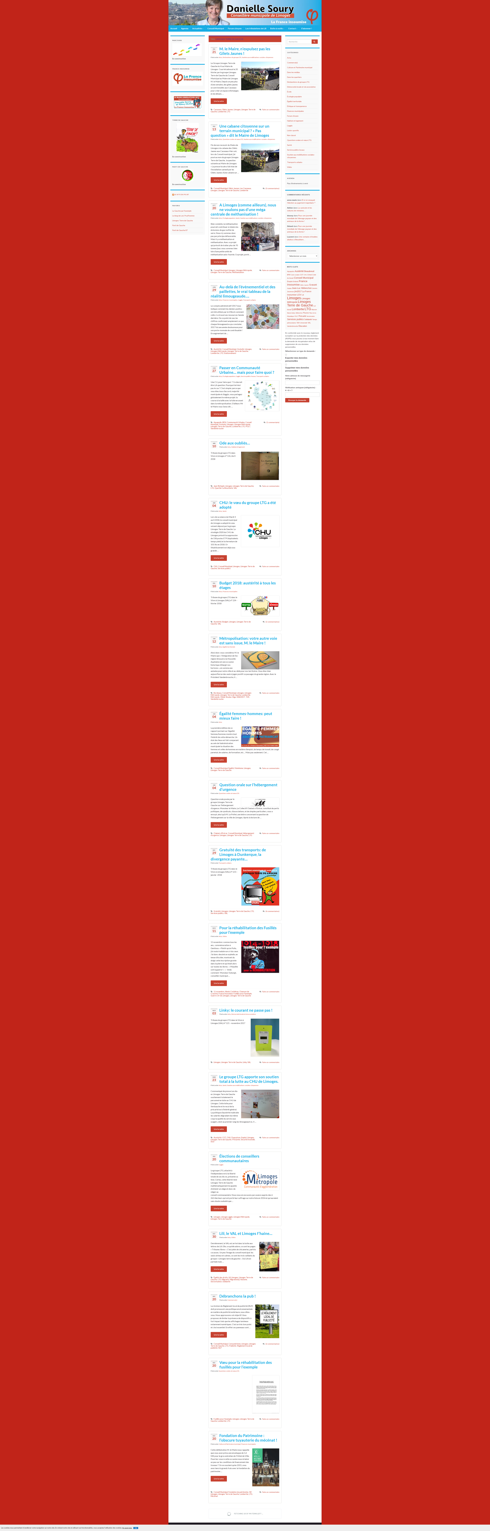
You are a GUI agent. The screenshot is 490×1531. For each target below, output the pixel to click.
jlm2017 (298, 291)
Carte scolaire (295, 275)
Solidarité (226, 1281)
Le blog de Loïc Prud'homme (183, 216)
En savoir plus (127, 1528)
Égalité (231, 768)
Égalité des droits (221, 1277)
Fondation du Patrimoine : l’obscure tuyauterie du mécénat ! (248, 1437)
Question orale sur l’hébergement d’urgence (248, 787)
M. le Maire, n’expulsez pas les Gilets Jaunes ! (244, 51)
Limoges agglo (227, 1217)
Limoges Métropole (244, 270)
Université (303, 323)
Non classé (291, 135)
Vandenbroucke (217, 428)
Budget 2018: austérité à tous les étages (247, 585)
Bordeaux (218, 693)
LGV (299, 294)
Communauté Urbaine (236, 422)
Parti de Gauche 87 (180, 230)
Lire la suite (219, 101)
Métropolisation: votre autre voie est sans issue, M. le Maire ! (248, 640)
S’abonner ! (306, 28)
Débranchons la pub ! (237, 1296)
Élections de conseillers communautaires (239, 1158)
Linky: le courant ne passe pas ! (246, 1010)
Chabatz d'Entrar (220, 833)
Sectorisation (216, 1281)
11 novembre (219, 991)
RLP (220, 1348)
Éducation (303, 326)
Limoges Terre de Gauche (228, 190)
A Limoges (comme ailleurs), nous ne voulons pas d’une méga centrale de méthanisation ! (243, 209)
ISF (250, 1492)
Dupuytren (235, 1137)
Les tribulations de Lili (256, 28)
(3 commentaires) (272, 188)
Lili (230, 1277)
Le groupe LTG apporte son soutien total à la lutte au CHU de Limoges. (249, 1079)
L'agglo (240, 300)
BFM (224, 422)
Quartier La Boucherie (224, 488)
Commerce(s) (232, 1300)
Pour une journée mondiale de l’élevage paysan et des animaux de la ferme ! (302, 218)
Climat (309, 275)
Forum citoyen (235, 28)
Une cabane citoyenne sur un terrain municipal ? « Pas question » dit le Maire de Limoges (240, 131)
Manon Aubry (291, 313)
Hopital (289, 288)
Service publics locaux (248, 376)
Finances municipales (230, 300)
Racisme (243, 1279)
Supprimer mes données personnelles (297, 369)
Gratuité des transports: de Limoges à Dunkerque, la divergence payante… (238, 854)
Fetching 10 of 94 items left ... (248, 1514)
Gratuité (240, 349)
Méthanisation (238, 272)
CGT (224, 1137)
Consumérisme (234, 1344)
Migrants (225, 1279)
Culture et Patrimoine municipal (230, 1444)
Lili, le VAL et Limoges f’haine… (245, 1233)
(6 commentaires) (272, 911)
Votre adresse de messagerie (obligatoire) (297, 377)
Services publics (224, 568)
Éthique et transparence (297, 106)
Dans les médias (293, 72)
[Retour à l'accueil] (245, 12)
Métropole (215, 697)
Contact (292, 28)
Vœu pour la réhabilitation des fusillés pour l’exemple (245, 1364)
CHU (215, 566)
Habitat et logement (238, 447)
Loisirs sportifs (293, 130)
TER (247, 697)
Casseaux (217, 109)
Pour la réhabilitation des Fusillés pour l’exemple (248, 930)
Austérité (218, 349)
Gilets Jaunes (227, 109)
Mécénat (214, 1496)
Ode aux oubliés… (234, 443)
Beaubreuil (309, 271)
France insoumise (226, 994)
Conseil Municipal (215, 28)
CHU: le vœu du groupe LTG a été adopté (247, 504)
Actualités (197, 28)
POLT (248, 426)
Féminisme (239, 768)
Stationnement (230, 353)
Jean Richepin (219, 486)
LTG (228, 111)
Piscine (306, 313)
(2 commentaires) (272, 622)
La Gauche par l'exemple (181, 211)
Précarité (236, 1139)
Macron (314, 309)
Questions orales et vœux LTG (233, 139)
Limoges (237, 109)
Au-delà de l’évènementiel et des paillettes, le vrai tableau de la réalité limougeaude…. (243, 291)
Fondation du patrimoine (238, 1492)
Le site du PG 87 (181, 194)
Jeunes (314, 288)
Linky (245, 1062)
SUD (212, 1141)
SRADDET (241, 697)
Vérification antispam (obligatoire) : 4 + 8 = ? (300, 389)
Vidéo (225, 936)
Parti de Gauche (178, 225)
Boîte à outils (276, 28)
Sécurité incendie (248, 1139)
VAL (235, 488)
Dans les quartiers (294, 77)
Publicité (232, 1346)
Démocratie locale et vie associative (243, 1014)
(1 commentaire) (272, 422)
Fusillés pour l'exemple (243, 994)
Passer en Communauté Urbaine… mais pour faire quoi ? (246, 370)
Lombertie (222, 111)
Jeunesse (290, 291)
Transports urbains (249, 300)
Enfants (295, 281)
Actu (220, 57)
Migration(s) (235, 1279)
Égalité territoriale (229, 647)
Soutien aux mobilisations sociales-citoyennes (257, 57)
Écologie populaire (229, 218)
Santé (238, 218)
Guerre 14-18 (216, 996)
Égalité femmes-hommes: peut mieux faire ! (245, 715)
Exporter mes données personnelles (296, 359)
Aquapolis (218, 422)
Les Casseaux (245, 188)
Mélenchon (299, 313)
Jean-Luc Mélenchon (302, 288)
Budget (225, 622)
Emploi (244, 1137)
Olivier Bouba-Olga (228, 697)
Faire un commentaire (270, 109)
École (289, 92)
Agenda (184, 28)
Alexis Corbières (232, 991)
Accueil (173, 28)
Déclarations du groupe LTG (232, 57)
